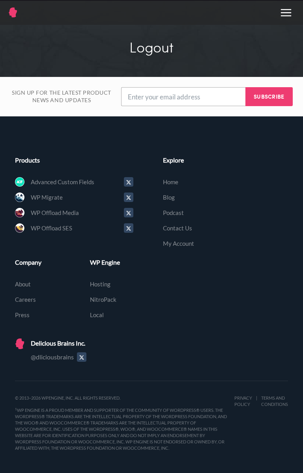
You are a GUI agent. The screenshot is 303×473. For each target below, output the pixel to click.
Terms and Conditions (274, 401)
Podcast (173, 212)
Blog (169, 197)
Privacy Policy (243, 401)
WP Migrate (47, 197)
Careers (25, 299)
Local (97, 314)
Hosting (100, 284)
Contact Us (177, 228)
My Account (178, 243)
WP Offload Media (55, 212)
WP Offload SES (51, 228)
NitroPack (103, 299)
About (23, 284)
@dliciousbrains (52, 357)
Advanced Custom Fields (62, 181)
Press (22, 314)
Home (170, 181)
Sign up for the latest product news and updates (61, 97)
